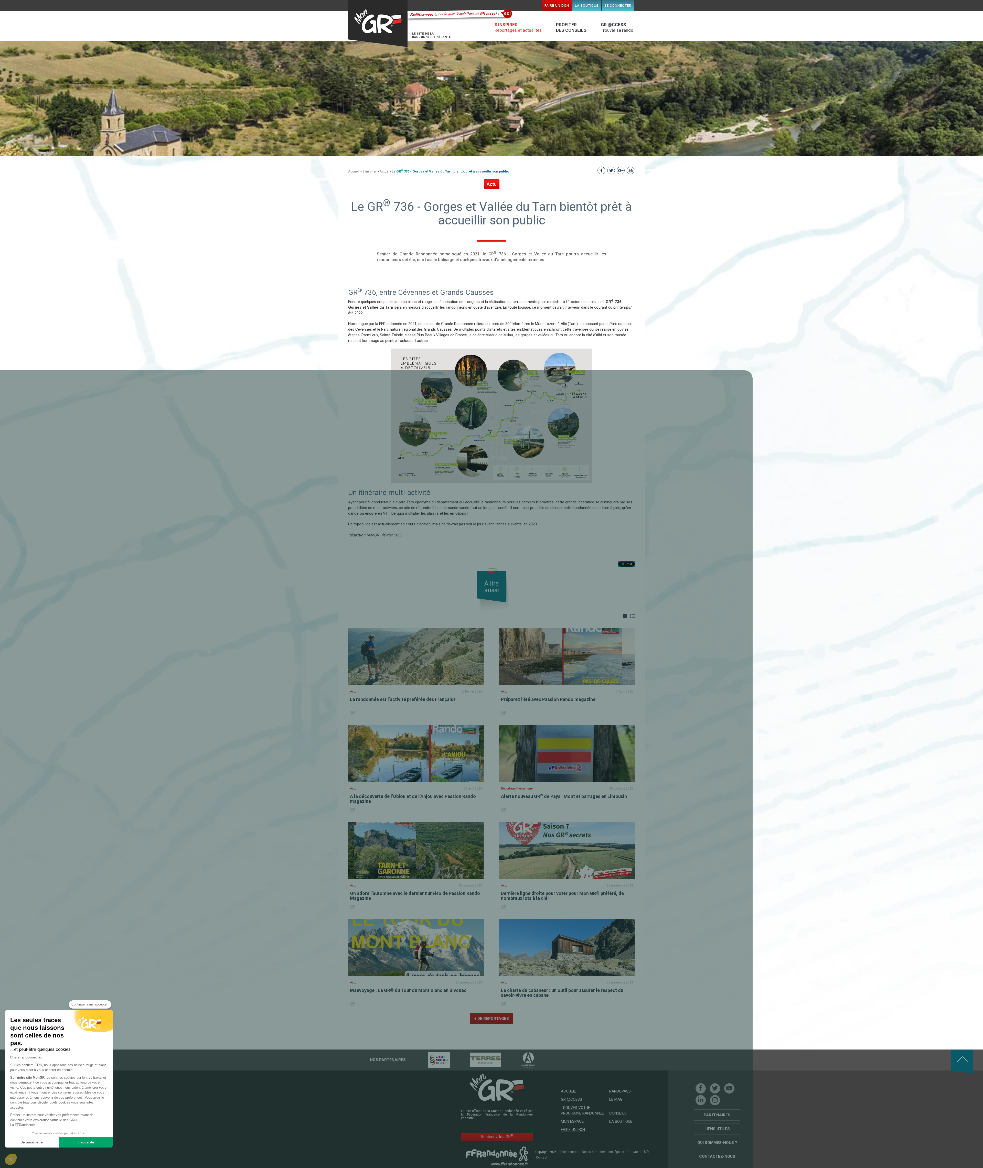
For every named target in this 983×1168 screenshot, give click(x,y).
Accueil (353, 171)
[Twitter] (715, 1088)
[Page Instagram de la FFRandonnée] (715, 1100)
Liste (632, 616)
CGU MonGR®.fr (637, 1152)
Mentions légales (612, 1152)
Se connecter (617, 5)
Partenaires (717, 1115)
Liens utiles (717, 1129)
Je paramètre (32, 1142)
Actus (384, 171)
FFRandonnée (568, 1152)
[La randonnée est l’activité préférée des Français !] (416, 656)
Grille (625, 616)
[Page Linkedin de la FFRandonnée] (701, 1100)
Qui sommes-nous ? (717, 1142)
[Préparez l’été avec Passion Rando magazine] (567, 656)
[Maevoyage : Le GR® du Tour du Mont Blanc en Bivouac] (416, 947)
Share (353, 713)
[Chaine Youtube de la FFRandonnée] (729, 1088)
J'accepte (86, 1142)
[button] (11, 1159)
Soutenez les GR (497, 1136)
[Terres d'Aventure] (476, 1059)
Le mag (616, 1099)
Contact (541, 1157)
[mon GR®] (497, 1087)
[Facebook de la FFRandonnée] (701, 1088)
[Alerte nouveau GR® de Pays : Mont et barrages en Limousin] (567, 753)
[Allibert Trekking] (519, 1059)
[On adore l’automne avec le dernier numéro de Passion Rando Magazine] (416, 850)
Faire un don (556, 5)
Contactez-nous (717, 1156)
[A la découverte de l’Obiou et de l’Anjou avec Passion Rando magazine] (416, 753)
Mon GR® (378, 23)
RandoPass (620, 1091)
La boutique (587, 5)
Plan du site (589, 1152)
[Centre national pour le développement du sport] (430, 1059)
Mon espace (572, 1121)
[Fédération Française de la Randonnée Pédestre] (497, 1155)
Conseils (618, 1113)
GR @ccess (571, 1099)
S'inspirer (369, 171)
